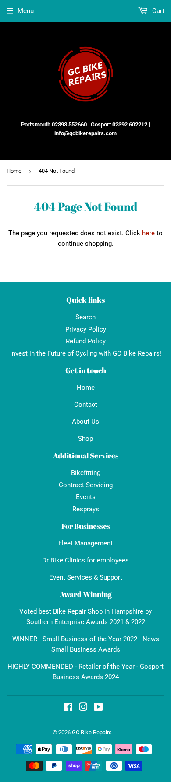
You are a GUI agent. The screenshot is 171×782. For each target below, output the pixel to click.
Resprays (85, 509)
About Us (85, 422)
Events (86, 497)
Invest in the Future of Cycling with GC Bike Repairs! (85, 353)
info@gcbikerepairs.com (85, 133)
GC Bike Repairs (92, 732)
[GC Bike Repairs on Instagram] (83, 708)
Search (85, 317)
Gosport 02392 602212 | (120, 124)
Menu (26, 11)
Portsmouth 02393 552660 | (55, 124)
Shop (85, 439)
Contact (85, 404)
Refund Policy (86, 341)
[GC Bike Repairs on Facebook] (68, 708)
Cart (157, 11)
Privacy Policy (85, 329)
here (148, 233)
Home (14, 171)
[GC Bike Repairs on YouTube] (98, 708)
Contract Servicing (86, 485)
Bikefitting (85, 473)
